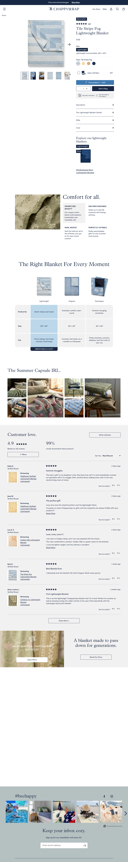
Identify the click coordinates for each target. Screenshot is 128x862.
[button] (69, 44)
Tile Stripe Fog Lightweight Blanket (28, 576)
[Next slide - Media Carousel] (125, 813)
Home (4, 15)
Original (72, 301)
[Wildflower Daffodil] (83, 63)
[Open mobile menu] (4, 9)
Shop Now (76, 2)
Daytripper (99, 301)
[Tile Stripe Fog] (78, 63)
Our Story (96, 9)
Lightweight (82, 49)
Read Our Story (96, 657)
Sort (97, 455)
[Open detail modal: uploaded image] (17, 812)
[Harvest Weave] (89, 63)
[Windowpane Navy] (94, 63)
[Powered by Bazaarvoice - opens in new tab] (113, 826)
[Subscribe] (84, 845)
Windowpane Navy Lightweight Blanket (85, 171)
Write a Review (108, 435)
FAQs (105, 9)
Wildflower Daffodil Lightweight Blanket (28, 478)
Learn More (32, 659)
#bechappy (26, 796)
